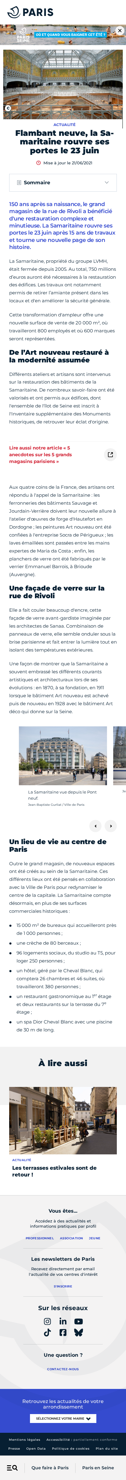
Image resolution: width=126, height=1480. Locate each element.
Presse (14, 1449)
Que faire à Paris (50, 1467)
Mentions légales (24, 1440)
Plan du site (107, 1449)
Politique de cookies (71, 1449)
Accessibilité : (81, 1440)
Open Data (36, 1449)
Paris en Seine (98, 1467)
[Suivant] (111, 826)
